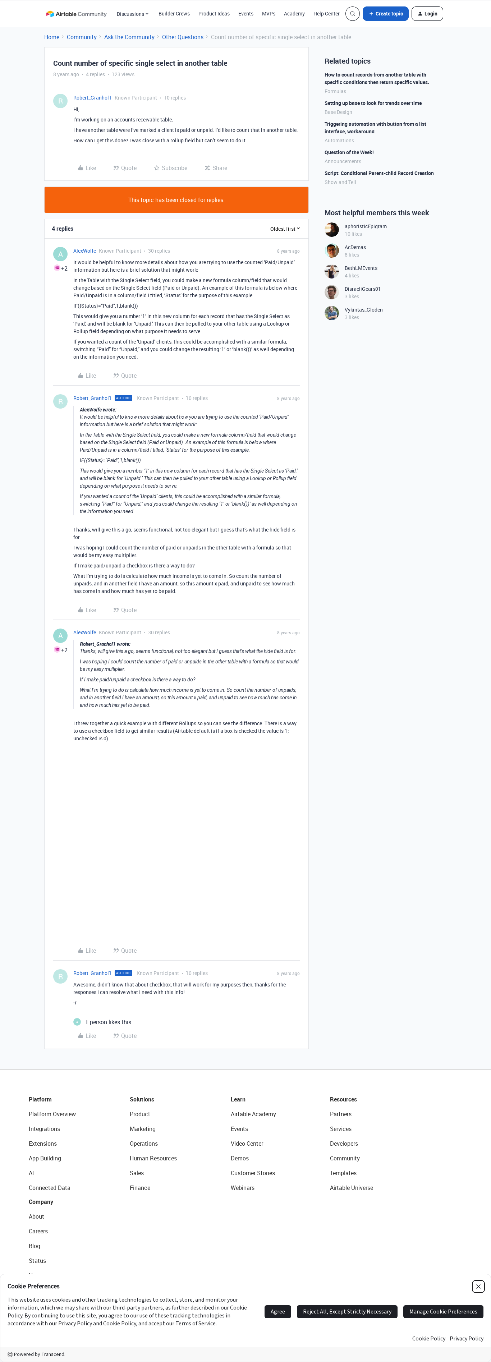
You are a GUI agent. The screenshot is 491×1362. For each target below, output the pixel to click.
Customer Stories (253, 1173)
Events (245, 13)
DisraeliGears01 (363, 288)
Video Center (247, 1143)
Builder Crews (174, 13)
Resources (343, 1099)
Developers (344, 1143)
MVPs (268, 13)
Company (41, 1202)
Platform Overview (52, 1114)
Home (51, 37)
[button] (386, 13)
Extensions (43, 1143)
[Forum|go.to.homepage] (76, 13)
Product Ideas (214, 13)
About (36, 1216)
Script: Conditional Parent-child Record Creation (379, 173)
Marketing (143, 1129)
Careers (38, 1231)
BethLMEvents (361, 267)
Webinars (242, 1188)
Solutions (142, 1099)
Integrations (44, 1129)
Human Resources (153, 1158)
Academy (294, 13)
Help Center (326, 13)
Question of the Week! (349, 152)
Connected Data (49, 1188)
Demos (240, 1158)
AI (31, 1173)
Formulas (335, 91)
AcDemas (355, 247)
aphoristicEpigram (366, 226)
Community (82, 37)
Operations (144, 1143)
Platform (40, 1099)
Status (37, 1261)
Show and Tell (340, 182)
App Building (45, 1158)
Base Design (338, 112)
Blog (34, 1246)
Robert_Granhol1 (92, 97)
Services (341, 1129)
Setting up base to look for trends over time (373, 103)
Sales (137, 1173)
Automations (339, 140)
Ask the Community (129, 37)
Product (140, 1114)
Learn (238, 1099)
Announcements (343, 161)
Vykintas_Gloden (364, 309)
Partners (341, 1114)
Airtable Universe (351, 1188)
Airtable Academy (253, 1114)
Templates (343, 1173)
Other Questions (182, 37)
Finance (140, 1188)
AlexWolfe (84, 250)
